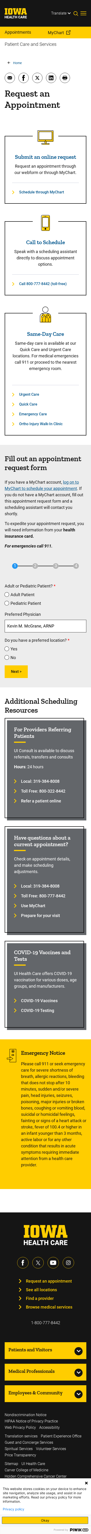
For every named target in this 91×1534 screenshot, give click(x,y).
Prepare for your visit (40, 915)
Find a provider (40, 1298)
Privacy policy (13, 1509)
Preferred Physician (23, 614)
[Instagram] (68, 1263)
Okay (45, 1520)
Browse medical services (49, 1307)
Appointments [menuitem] (18, 32)
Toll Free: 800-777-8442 (43, 895)
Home (17, 63)
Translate (58, 13)
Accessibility (49, 1427)
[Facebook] (23, 1263)
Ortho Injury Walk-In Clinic (41, 424)
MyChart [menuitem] (56, 32)
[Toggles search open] (77, 13)
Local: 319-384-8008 (40, 781)
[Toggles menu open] (83, 13)
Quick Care (28, 404)
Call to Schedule (45, 242)
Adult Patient (22, 594)
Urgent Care (29, 394)
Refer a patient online (41, 800)
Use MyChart (33, 905)
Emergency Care (33, 414)
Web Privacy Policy (20, 1427)
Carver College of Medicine (26, 1470)
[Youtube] (53, 1263)
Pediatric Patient (25, 603)
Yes (13, 648)
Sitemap (11, 1463)
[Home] (19, 13)
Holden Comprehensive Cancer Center (35, 1476)
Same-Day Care (45, 333)
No (13, 657)
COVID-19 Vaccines (39, 1000)
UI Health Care (33, 1463)
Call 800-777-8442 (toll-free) (43, 284)
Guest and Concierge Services (29, 1442)
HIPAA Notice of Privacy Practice (31, 1421)
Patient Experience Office (61, 1436)
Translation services (21, 1436)
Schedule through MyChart (41, 192)
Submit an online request (45, 156)
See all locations (41, 1289)
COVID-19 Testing (37, 1010)
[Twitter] (38, 1263)
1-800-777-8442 (45, 1322)
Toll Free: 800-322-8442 (43, 791)
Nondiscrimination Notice (25, 1415)
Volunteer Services (51, 1449)
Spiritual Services (19, 1449)
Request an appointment (49, 1281)
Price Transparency (20, 1455)
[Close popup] (86, 1483)
